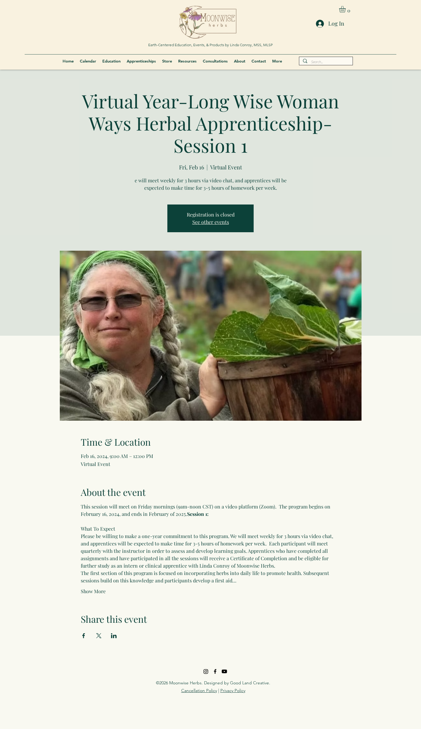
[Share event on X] (99, 635)
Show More (93, 591)
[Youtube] (224, 671)
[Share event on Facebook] (84, 635)
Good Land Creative (249, 683)
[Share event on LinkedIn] (114, 635)
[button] (346, 9)
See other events (210, 222)
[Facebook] (215, 671)
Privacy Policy (232, 690)
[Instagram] (206, 671)
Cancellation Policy (199, 690)
